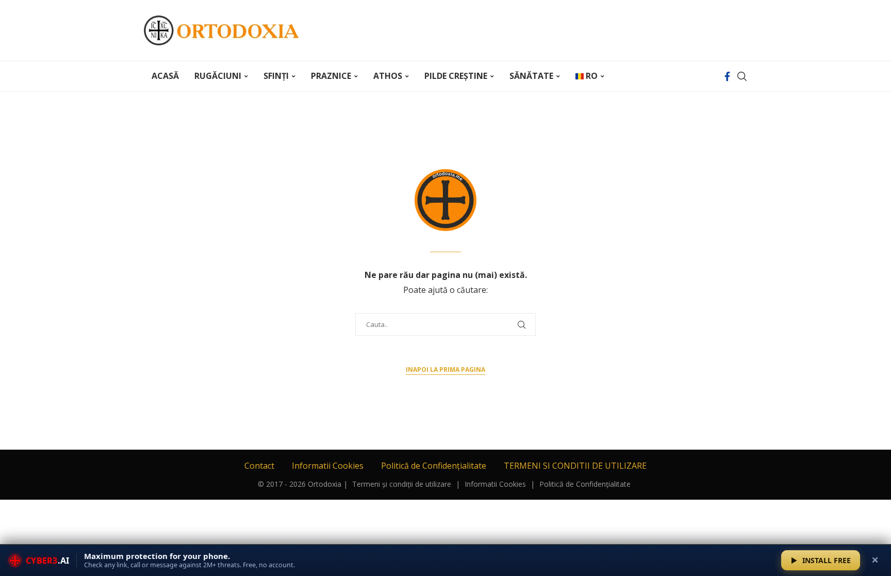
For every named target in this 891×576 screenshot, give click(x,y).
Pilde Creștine (455, 75)
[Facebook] (727, 76)
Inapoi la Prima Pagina (445, 369)
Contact (259, 465)
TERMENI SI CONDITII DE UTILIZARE (575, 465)
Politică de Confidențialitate (433, 465)
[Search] (742, 76)
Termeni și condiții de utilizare (401, 484)
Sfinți (276, 75)
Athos (387, 75)
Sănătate (531, 75)
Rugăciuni (217, 75)
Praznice (331, 75)
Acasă (165, 75)
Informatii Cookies (328, 465)
